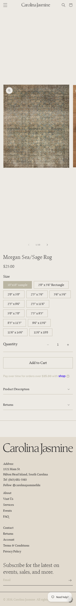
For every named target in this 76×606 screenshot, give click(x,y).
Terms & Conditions (16, 545)
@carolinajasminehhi (26, 485)
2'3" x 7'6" (37, 294)
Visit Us (8, 499)
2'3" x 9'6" (14, 304)
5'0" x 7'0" (14, 313)
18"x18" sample (17, 285)
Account (8, 539)
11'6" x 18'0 (41, 332)
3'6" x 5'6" (60, 294)
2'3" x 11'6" (38, 304)
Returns (8, 534)
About (7, 493)
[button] (5, 5)
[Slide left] (28, 244)
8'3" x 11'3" (15, 323)
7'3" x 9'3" (37, 313)
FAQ (6, 516)
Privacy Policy (12, 551)
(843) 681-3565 (17, 480)
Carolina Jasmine (24, 599)
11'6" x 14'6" (15, 332)
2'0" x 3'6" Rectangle (51, 285)
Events (7, 511)
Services (8, 505)
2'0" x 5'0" (14, 294)
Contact (8, 528)
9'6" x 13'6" (39, 323)
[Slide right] (47, 244)
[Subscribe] (68, 580)
